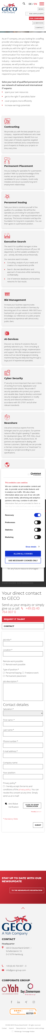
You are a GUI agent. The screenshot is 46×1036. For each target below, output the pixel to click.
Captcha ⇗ (36, 811)
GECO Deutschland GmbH (17, 947)
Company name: (10, 762)
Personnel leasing (13, 672)
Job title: (7, 639)
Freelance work (31, 672)
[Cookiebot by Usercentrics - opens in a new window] (31, 474)
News (40, 9)
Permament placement (15, 676)
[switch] (37, 522)
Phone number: (10, 741)
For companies (36, 18)
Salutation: (8, 709)
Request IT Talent (14, 619)
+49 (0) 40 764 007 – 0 (16, 966)
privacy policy (25, 789)
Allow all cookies (23, 554)
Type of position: (11, 669)
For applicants (36, 14)
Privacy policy (9, 783)
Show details (31, 547)
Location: (7, 649)
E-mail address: (10, 751)
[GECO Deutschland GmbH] (9, 8)
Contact (39, 27)
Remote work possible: (13, 661)
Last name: (8, 729)
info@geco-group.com (16, 970)
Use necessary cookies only (23, 560)
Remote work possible (15, 664)
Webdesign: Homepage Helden (25, 1031)
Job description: (10, 681)
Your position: (9, 772)
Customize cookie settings (35, 1028)
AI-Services (38, 23)
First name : (9, 719)
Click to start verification (32, 805)
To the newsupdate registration (27, 890)
